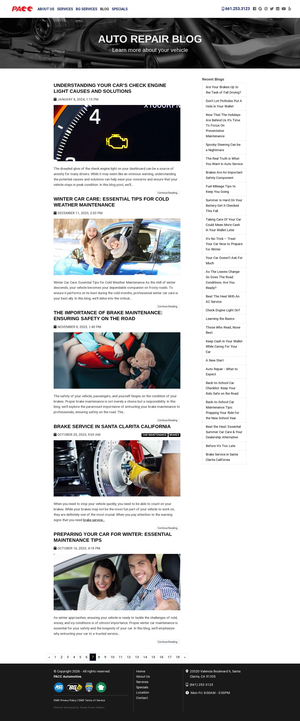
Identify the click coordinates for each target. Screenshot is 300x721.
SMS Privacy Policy (65, 700)
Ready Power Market (92, 707)
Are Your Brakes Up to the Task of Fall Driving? (223, 89)
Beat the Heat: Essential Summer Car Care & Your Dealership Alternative (224, 432)
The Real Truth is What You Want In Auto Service (224, 161)
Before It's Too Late (220, 446)
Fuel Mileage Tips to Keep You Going (221, 189)
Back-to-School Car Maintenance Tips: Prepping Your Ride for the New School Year (222, 410)
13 (137, 657)
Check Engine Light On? (223, 310)
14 (145, 657)
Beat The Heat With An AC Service (222, 299)
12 (129, 657)
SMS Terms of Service (91, 700)
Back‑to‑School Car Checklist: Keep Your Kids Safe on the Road (222, 388)
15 (153, 657)
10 (112, 657)
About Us (46, 9)
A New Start (215, 360)
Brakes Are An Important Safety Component (224, 175)
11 (121, 657)
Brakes (174, 434)
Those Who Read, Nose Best (223, 330)
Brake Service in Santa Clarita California (112, 426)
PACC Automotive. (68, 676)
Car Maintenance (155, 434)
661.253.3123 (237, 8)
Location (142, 692)
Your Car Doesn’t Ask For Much (224, 260)
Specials (120, 9)
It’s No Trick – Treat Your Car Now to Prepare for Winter (224, 244)
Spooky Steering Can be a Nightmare (223, 147)
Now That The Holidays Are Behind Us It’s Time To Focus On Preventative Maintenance (223, 125)
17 (170, 657)
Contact (142, 698)
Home (140, 671)
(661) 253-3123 (201, 685)
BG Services (86, 9)
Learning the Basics (220, 319)
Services (65, 9)
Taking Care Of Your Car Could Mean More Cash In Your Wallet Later (223, 224)
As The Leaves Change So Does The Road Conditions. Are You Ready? (222, 280)
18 (178, 657)
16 (161, 657)
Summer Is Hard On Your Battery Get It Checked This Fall (224, 205)
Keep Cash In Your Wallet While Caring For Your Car (224, 346)
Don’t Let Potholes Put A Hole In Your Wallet (224, 103)
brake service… (94, 520)
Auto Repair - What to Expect (222, 371)
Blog (104, 9)
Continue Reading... (168, 192)
